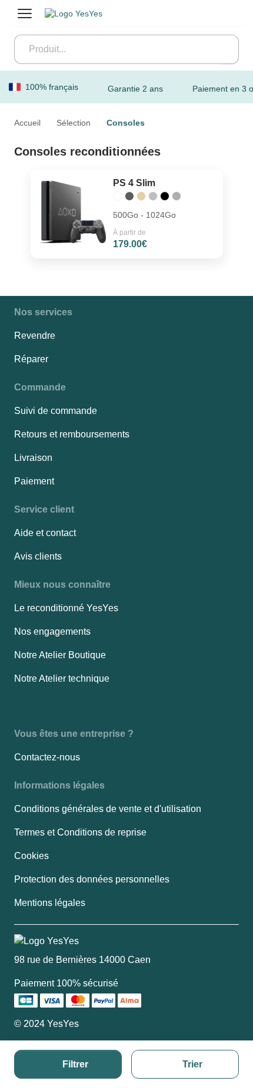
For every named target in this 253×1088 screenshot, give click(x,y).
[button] (43, 312)
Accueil (27, 122)
